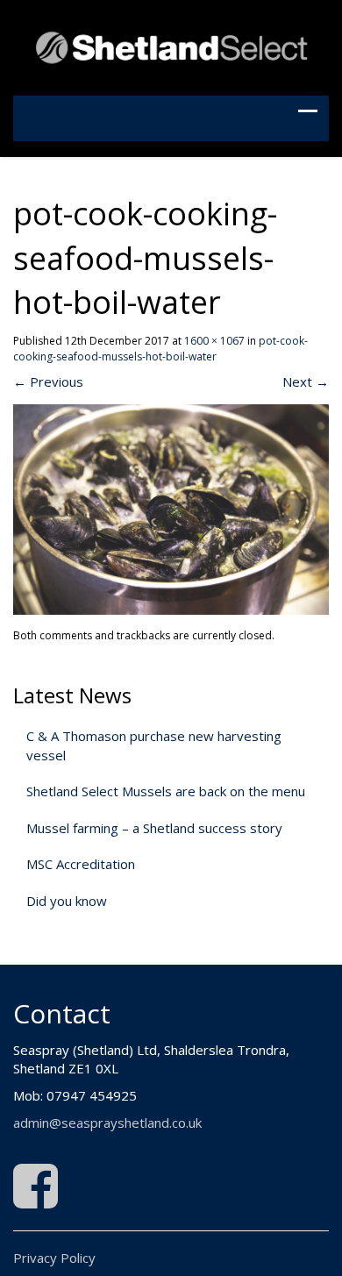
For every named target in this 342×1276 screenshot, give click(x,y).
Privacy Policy (54, 1257)
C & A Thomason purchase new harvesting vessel (153, 745)
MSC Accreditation (80, 864)
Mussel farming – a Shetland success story (154, 828)
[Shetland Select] (171, 45)
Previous (48, 381)
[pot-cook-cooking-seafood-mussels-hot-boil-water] (171, 508)
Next (305, 381)
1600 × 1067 (214, 340)
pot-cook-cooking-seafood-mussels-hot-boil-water (160, 348)
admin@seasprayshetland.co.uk (107, 1122)
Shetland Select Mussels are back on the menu (165, 791)
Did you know (66, 900)
